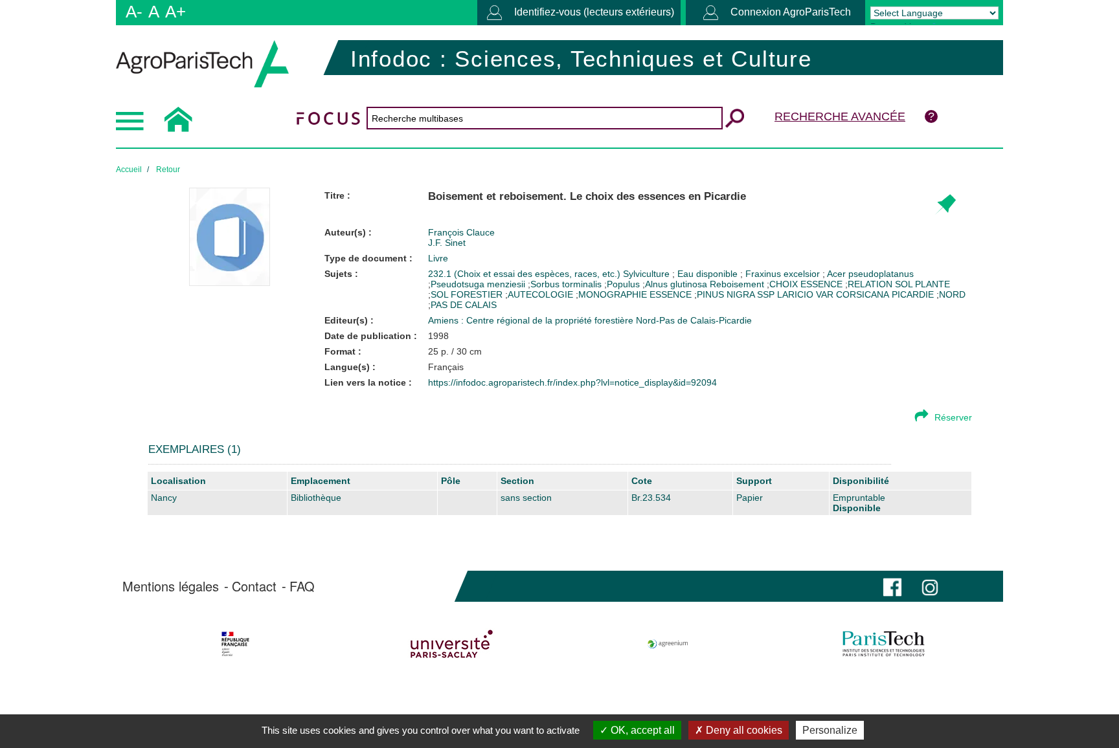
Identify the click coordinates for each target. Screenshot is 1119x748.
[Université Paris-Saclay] (451, 644)
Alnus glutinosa (676, 284)
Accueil (129, 169)
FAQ (302, 586)
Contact (254, 586)
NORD (952, 294)
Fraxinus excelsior (783, 274)
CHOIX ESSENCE (805, 284)
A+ (175, 11)
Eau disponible (708, 274)
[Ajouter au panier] (945, 204)
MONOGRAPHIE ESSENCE (635, 294)
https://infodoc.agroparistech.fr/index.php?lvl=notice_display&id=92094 (572, 382)
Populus (623, 284)
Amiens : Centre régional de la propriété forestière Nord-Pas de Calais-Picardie (590, 320)
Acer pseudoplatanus (870, 274)
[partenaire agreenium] (668, 644)
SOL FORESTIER (467, 294)
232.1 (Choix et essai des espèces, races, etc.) (525, 274)
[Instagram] (930, 585)
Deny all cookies (742, 730)
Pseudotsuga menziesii (478, 284)
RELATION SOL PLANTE (899, 284)
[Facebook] (892, 585)
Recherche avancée (839, 116)
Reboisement (737, 284)
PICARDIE (913, 294)
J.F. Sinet (447, 242)
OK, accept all (641, 730)
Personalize (829, 730)
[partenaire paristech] (883, 644)
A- (134, 11)
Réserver (953, 417)
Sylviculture (647, 274)
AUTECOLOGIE (540, 294)
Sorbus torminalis (566, 284)
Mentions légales (170, 586)
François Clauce (461, 232)
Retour (168, 169)
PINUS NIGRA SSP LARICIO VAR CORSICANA (793, 294)
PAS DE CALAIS (464, 305)
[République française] (235, 644)
